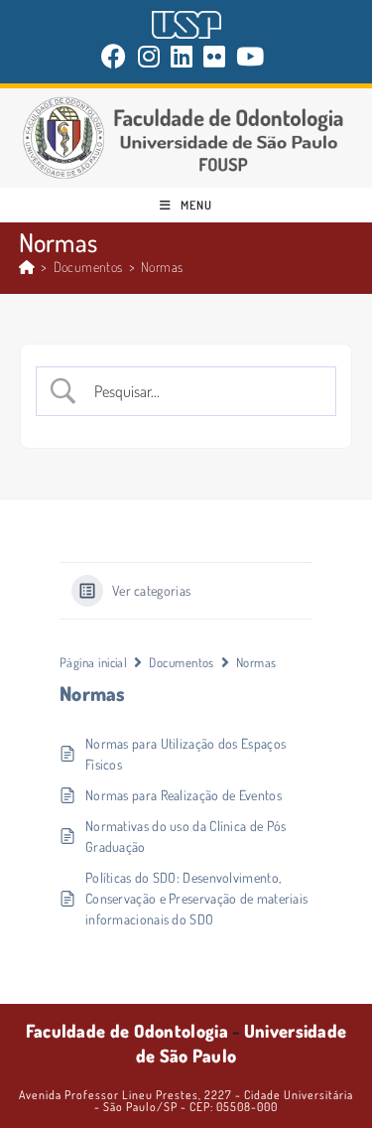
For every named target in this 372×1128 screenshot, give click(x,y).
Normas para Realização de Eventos (183, 794)
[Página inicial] (27, 266)
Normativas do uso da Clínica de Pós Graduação (186, 836)
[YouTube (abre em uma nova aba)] (250, 56)
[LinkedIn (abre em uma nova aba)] (182, 56)
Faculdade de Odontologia (127, 1031)
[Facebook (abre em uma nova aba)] (116, 56)
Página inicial (93, 662)
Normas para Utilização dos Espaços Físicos (185, 754)
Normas (162, 266)
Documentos (181, 662)
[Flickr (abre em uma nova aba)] (214, 56)
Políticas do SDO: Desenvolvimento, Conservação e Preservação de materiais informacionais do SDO (196, 898)
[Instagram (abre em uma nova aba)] (149, 56)
